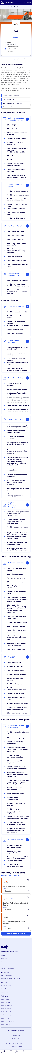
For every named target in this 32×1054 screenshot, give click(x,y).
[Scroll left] (1, 59)
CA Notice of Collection (16, 1046)
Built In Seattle (5, 1024)
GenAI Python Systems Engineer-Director (15, 886)
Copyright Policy (16, 1035)
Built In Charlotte (6, 1005)
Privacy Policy (16, 1038)
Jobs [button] (13, 59)
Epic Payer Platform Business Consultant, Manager (15, 904)
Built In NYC (5, 1018)
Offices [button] (19, 59)
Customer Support (7, 986)
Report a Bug (5, 992)
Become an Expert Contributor (10, 978)
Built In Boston (5, 1002)
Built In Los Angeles (7, 1015)
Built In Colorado (6, 1012)
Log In (29, 2)
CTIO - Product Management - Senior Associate (14, 923)
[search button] (24, 2)
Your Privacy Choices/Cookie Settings (16, 1043)
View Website (10, 51)
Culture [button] (25, 59)
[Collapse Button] (28, 890)
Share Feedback (6, 989)
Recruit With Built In (7, 975)
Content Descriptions (7, 968)
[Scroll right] (30, 59)
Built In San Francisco (7, 1021)
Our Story (4, 958)
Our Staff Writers (6, 965)
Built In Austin (5, 999)
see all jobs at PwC (15, 934)
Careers (3, 962)
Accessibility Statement (16, 1033)
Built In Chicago (6, 1008)
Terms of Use (16, 1041)
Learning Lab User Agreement (16, 1030)
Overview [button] (6, 59)
